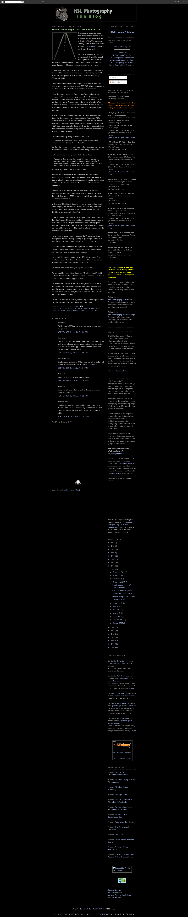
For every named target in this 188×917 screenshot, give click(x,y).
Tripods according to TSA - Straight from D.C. (76, 29)
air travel (63, 308)
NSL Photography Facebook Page (121, 315)
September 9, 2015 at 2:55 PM (73, 353)
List (130, 758)
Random (122, 758)
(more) (131, 688)
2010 (113, 641)
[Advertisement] (121, 500)
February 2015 (118, 620)
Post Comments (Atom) (71, 490)
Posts (113, 78)
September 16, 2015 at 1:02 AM (73, 416)
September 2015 (119, 582)
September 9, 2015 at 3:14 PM (73, 368)
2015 (113, 569)
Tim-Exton (120, 693)
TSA (88, 310)
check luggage (83, 308)
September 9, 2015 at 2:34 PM (73, 332)
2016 (113, 566)
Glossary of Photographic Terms (122, 60)
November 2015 (119, 575)
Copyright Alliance (121, 795)
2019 (113, 556)
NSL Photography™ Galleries (122, 32)
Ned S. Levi (129, 384)
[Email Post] (81, 306)
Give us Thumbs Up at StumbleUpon (122, 65)
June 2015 (117, 610)
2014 (113, 627)
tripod (82, 310)
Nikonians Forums (114, 473)
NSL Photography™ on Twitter (122, 55)
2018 (113, 559)
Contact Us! (122, 53)
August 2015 (118, 603)
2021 (113, 549)
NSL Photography (92, 909)
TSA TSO (94, 310)
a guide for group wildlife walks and (121, 696)
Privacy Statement (115, 892)
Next (115, 758)
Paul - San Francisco (124, 676)
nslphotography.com (116, 453)
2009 (113, 644)
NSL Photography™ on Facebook (122, 58)
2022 (113, 546)
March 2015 (117, 616)
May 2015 (117, 613)
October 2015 (118, 579)
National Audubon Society (124, 822)
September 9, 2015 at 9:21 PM (73, 396)
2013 (113, 631)
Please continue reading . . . (118, 371)
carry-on (72, 308)
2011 (113, 637)
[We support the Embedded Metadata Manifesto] (122, 882)
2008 (113, 647)
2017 (113, 563)
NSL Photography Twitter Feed (120, 300)
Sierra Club (119, 834)
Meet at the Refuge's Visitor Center (122, 138)
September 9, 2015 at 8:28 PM (73, 381)
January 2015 (118, 623)
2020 (113, 553)
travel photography (70, 310)
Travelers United (126, 463)
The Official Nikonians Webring (122, 752)
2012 (113, 634)
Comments (115, 82)
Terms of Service (114, 890)
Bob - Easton (121, 703)
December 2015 (119, 572)
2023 (113, 543)
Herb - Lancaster (123, 718)
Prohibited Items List (91, 46)
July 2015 (116, 607)
